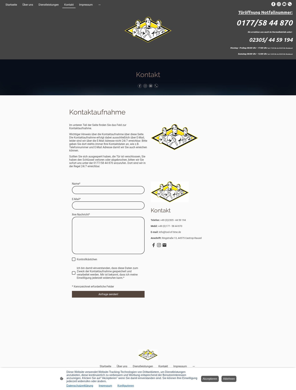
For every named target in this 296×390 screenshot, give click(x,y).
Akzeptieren (210, 378)
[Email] (284, 4)
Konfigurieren (126, 385)
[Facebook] (273, 4)
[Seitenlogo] (148, 30)
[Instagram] (279, 4)
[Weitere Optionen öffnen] (99, 5)
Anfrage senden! (108, 294)
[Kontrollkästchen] (73, 259)
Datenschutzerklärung (79, 385)
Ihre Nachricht (81, 214)
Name (76, 183)
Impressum (105, 385)
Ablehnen (229, 378)
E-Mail (76, 199)
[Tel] (290, 4)
